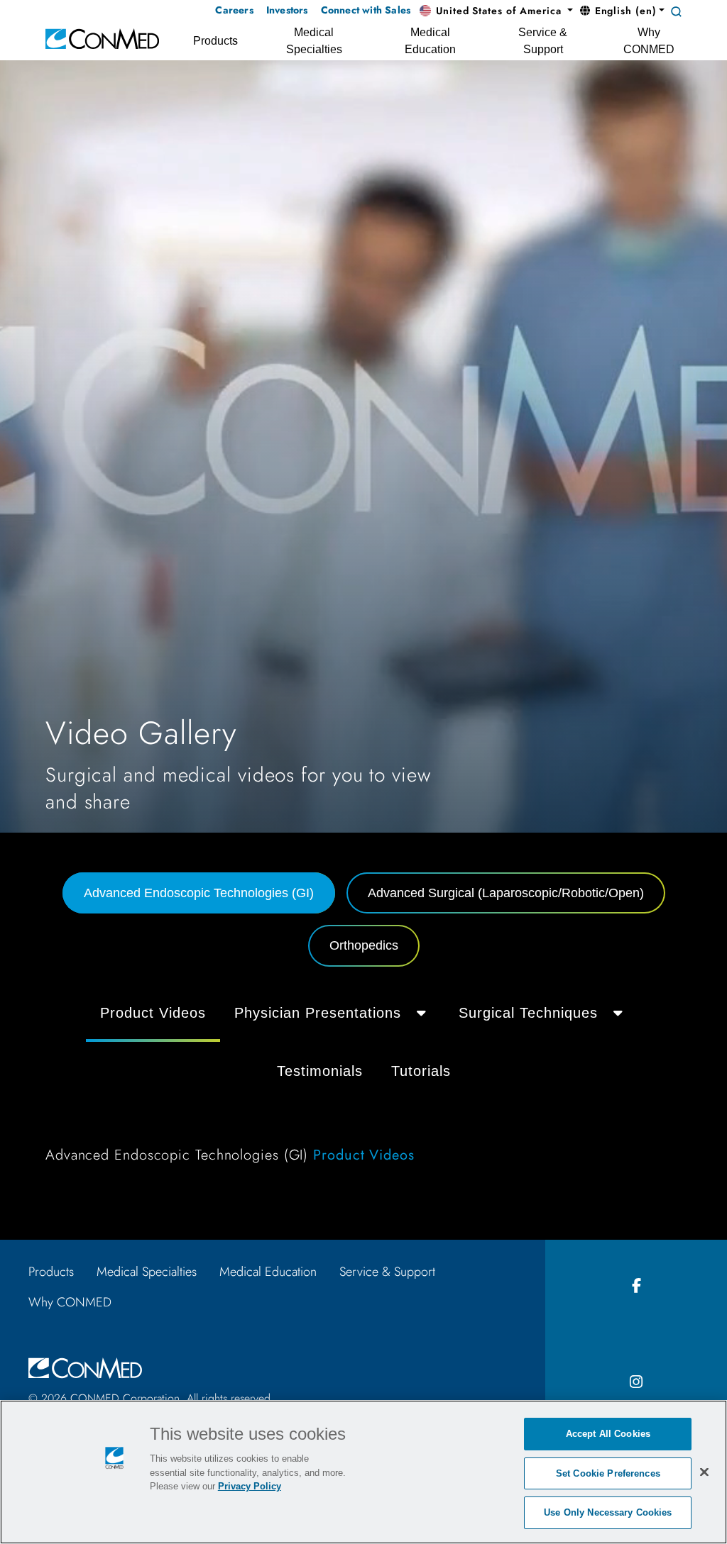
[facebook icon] (636, 1286)
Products (51, 1271)
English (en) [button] (624, 11)
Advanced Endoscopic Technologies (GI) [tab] (199, 893)
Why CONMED (69, 1302)
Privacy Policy (249, 1486)
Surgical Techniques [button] (528, 1013)
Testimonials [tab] (320, 1071)
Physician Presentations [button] (317, 1013)
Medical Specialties (147, 1271)
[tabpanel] (363, 1084)
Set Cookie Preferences (608, 1473)
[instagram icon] (636, 1383)
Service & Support (387, 1271)
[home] (102, 38)
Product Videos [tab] (153, 1013)
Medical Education (268, 1271)
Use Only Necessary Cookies (608, 1512)
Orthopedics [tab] (363, 945)
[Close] (704, 1471)
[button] (496, 11)
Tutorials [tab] (421, 1071)
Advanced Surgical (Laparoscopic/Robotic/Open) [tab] (506, 893)
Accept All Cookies (608, 1433)
